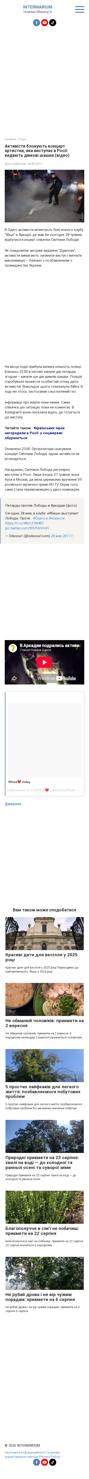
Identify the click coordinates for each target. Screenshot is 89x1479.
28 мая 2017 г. (62, 536)
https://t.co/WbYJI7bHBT (24, 523)
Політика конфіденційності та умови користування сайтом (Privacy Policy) (32, 1454)
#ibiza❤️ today (19, 782)
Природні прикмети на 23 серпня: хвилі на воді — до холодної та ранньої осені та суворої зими (42, 1162)
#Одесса (40, 518)
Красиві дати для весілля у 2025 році (41, 957)
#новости (57, 518)
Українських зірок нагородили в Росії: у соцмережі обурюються (35, 433)
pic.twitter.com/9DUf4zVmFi (27, 528)
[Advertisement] (44, 79)
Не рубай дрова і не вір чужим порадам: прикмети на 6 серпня (40, 1297)
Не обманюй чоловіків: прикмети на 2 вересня (44, 1023)
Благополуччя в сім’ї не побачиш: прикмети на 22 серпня (42, 1231)
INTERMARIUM (37, 6)
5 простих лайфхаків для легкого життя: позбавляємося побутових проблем (42, 1091)
